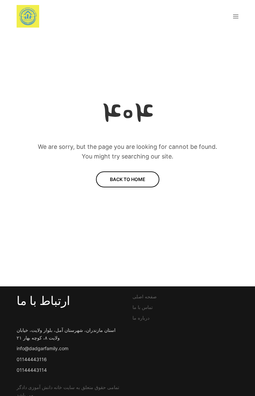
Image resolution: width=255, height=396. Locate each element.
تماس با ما (142, 307)
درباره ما (140, 318)
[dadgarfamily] (28, 16)
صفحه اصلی (144, 296)
